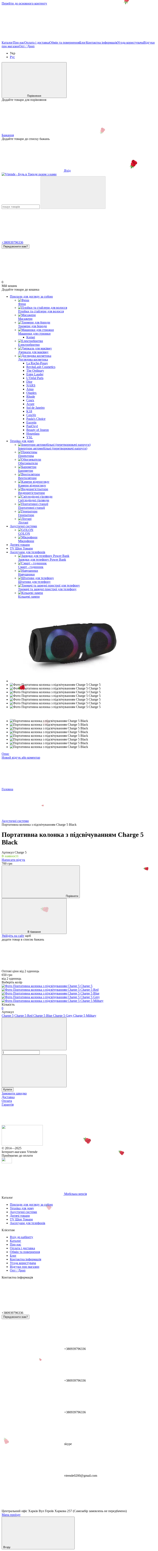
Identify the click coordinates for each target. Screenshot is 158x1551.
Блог (82, 42)
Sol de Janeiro (35, 407)
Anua (30, 389)
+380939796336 (12, 242)
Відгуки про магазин (24, 1266)
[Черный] (47, 986)
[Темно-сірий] (51, 997)
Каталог (7, 42)
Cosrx (30, 400)
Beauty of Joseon (37, 430)
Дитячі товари (20, 544)
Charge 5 (8, 1015)
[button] (79, 25)
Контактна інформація (101, 42)
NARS (30, 385)
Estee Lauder (34, 374)
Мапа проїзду (11, 1514)
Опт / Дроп (27, 46)
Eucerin (31, 422)
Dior (29, 381)
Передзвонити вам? (15, 246)
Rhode (30, 396)
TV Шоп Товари (21, 548)
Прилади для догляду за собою (31, 296)
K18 (29, 411)
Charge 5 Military (84, 1015)
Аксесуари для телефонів (27, 552)
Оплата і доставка (36, 42)
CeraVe (31, 415)
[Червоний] (50, 989)
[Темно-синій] (50, 993)
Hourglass (33, 433)
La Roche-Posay (37, 363)
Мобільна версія (75, 1194)
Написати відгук (13, 860)
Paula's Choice (35, 418)
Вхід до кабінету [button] (21, 1237)
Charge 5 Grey (63, 1015)
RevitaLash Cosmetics (40, 367)
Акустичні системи (23, 526)
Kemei (30, 337)
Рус (12, 57)
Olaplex (31, 393)
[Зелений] (52, 1001)
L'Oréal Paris (34, 378)
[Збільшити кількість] (34, 1071)
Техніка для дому (22, 441)
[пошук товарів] (73, 192)
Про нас (18, 42)
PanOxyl (32, 426)
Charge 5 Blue (43, 1015)
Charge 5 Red (23, 1015)
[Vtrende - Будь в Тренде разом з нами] (22, 1144)
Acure (30, 404)
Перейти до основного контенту (24, 3)
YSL (29, 437)
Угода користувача (130, 42)
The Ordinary (35, 370)
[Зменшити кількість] (34, 1034)
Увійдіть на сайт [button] (13, 935)
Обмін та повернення (64, 42)
